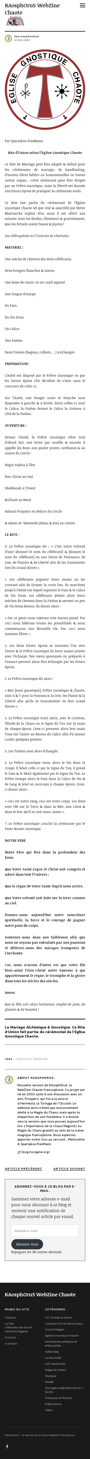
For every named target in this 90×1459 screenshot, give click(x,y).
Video (49, 1410)
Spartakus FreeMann (32, 1059)
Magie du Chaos (55, 1370)
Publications (53, 1404)
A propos (11, 1343)
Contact (10, 1337)
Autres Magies (54, 1330)
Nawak (49, 1382)
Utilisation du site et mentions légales (18, 1329)
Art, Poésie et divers (58, 1317)
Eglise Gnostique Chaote (61, 1335)
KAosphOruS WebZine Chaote (32, 9)
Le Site (9, 1323)
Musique (50, 1376)
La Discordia (53, 1358)
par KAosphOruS (26, 36)
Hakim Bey (52, 1351)
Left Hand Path (55, 1364)
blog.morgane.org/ (36, 1152)
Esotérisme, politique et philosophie (61, 1343)
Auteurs (10, 1317)
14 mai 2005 (22, 40)
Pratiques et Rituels (58, 1398)
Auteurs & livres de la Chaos (64, 1323)
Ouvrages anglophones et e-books (64, 1390)
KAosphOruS (42, 1077)
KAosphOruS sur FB (7, 1446)
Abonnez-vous (27, 1244)
